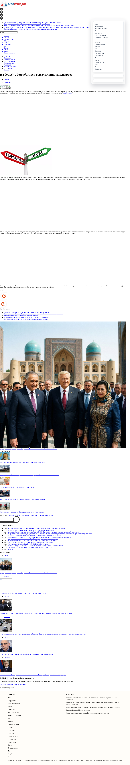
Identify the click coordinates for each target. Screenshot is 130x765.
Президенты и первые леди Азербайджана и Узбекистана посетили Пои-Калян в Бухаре (32, 22)
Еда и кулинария (9, 61)
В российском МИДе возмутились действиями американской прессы (26, 312)
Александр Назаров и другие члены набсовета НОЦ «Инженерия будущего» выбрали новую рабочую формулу (40, 25)
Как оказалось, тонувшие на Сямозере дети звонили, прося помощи (26, 319)
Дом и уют (7, 65)
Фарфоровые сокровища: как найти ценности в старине (84, 713)
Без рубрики (12, 701)
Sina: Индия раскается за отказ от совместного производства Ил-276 (30, 547)
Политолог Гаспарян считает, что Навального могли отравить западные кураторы (30, 29)
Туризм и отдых (9, 63)
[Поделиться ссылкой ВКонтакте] (1, 86)
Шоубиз (10, 754)
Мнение (6, 576)
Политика (7, 596)
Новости (6, 70)
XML (24, 684)
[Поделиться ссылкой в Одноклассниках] (9, 86)
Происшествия (13, 736)
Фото (9, 751)
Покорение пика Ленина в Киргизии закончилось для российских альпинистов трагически (33, 314)
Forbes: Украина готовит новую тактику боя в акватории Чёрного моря (30, 542)
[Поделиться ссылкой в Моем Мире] (7, 86)
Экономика (7, 82)
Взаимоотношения (10, 66)
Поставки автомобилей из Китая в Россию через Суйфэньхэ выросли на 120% (91, 698)
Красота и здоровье (10, 59)
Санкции (7, 56)
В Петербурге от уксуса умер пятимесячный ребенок (21, 315)
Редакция (3, 684)
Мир (9, 718)
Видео (10, 706)
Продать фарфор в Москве (74, 710)
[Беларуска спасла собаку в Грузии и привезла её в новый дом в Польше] (6, 590)
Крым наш (7, 58)
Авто (9, 698)
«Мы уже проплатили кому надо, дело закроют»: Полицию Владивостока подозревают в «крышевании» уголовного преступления (46, 27)
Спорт (6, 555)
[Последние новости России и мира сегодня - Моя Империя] (13, 7)
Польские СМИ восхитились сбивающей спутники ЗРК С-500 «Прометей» (32, 540)
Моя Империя (67, 93)
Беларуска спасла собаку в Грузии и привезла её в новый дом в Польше (27, 24)
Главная (6, 79)
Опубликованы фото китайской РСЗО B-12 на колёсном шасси (28, 544)
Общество (11, 730)
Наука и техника (13, 724)
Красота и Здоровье (14, 715)
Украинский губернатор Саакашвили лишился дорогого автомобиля (26, 317)
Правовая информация (14, 684)
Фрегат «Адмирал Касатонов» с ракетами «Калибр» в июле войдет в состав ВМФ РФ (35, 546)
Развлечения (12, 742)
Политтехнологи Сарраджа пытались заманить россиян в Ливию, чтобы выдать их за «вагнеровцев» (40, 537)
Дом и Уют (11, 709)
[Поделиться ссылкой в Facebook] (3, 86)
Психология (8, 68)
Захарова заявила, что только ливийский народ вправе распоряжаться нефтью (33, 539)
